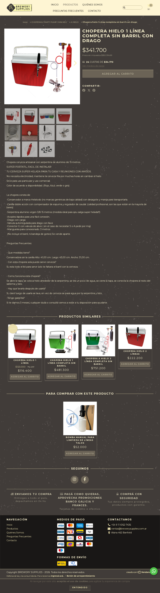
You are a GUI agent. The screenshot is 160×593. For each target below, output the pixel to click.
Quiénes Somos (92, 4)
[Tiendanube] (139, 573)
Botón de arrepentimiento (81, 576)
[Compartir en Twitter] (89, 90)
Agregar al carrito (25, 376)
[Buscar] (123, 7)
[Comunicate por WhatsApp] (154, 571)
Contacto (94, 11)
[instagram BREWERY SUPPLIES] (74, 480)
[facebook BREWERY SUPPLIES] (85, 480)
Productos (70, 4)
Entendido (80, 587)
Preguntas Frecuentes (68, 11)
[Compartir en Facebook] (83, 90)
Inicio (55, 4)
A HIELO (75, 22)
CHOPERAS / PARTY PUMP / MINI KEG (49, 22)
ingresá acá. (57, 576)
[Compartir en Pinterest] (93, 90)
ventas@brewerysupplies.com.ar (129, 528)
